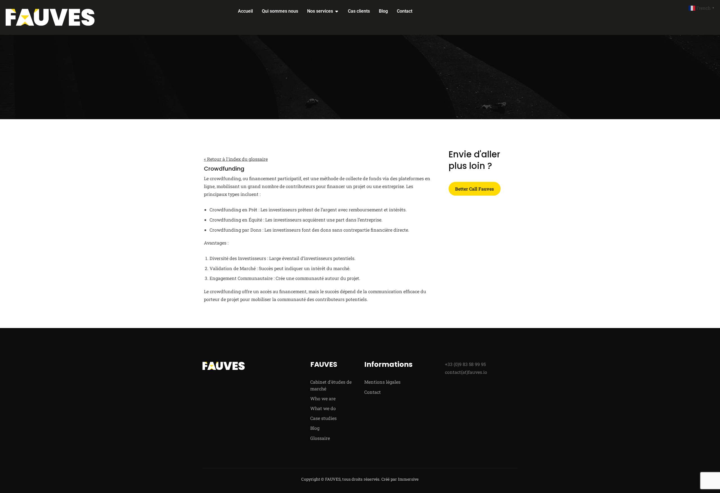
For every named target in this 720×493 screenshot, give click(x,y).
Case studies (323, 418)
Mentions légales (382, 382)
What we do (323, 408)
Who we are (323, 398)
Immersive (408, 479)
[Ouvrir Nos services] (336, 11)
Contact (372, 392)
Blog (315, 428)
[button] (702, 7)
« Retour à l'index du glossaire (236, 159)
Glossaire (320, 438)
